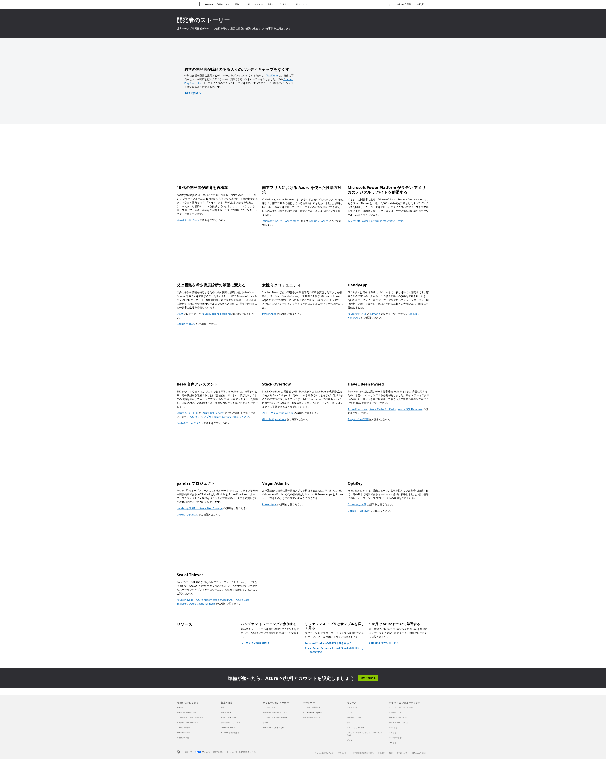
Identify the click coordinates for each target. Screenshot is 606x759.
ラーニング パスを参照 (254, 643)
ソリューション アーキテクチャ (275, 717)
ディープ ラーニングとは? (399, 722)
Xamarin (375, 314)
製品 (237, 4)
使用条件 (381, 753)
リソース (300, 4)
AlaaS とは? (393, 727)
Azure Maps (292, 221)
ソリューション (253, 4)
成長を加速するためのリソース (275, 712)
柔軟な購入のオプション (230, 722)
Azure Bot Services (213, 413)
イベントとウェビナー (355, 727)
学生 (349, 722)
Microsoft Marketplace (312, 712)
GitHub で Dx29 (186, 324)
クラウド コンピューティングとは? (402, 707)
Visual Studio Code (188, 220)
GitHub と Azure (318, 221)
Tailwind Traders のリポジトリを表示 (327, 643)
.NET (264, 413)
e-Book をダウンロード (382, 643)
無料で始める (368, 678)
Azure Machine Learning (216, 314)
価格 (269, 4)
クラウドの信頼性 (184, 727)
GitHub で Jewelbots (274, 419)
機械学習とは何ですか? (398, 717)
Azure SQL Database (410, 409)
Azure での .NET (357, 314)
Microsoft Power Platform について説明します (375, 221)
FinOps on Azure (228, 727)
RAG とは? (393, 742)
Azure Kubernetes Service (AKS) (214, 600)
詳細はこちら (223, 4)
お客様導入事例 (183, 737)
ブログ (349, 712)
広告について (402, 753)
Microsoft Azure (272, 221)
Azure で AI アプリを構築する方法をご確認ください (219, 417)
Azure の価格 (226, 712)
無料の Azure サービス (230, 717)
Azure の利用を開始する (186, 712)
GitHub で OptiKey (358, 510)
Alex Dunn (272, 75)
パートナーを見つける (311, 717)
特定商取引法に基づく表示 (363, 753)
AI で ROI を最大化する (230, 732)
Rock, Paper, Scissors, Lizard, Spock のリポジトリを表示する (332, 650)
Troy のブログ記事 (358, 419)
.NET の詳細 (191, 93)
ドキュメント (352, 707)
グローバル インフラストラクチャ (190, 717)
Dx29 (180, 314)
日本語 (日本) (186, 751)
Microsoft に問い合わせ (324, 753)
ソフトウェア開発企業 (311, 707)
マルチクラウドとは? (397, 712)
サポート (266, 722)
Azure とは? (181, 707)
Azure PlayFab (185, 600)
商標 (390, 753)
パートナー (284, 4)
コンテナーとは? (395, 737)
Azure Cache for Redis (382, 409)
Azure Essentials (183, 732)
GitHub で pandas (187, 514)
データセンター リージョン (187, 722)
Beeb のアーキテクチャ (190, 423)
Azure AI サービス (187, 413)
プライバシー (343, 753)
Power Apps (269, 314)
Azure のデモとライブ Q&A (273, 727)
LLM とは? (393, 732)
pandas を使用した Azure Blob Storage (200, 508)
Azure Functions (357, 409)
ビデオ (349, 740)
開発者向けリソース (355, 717)
